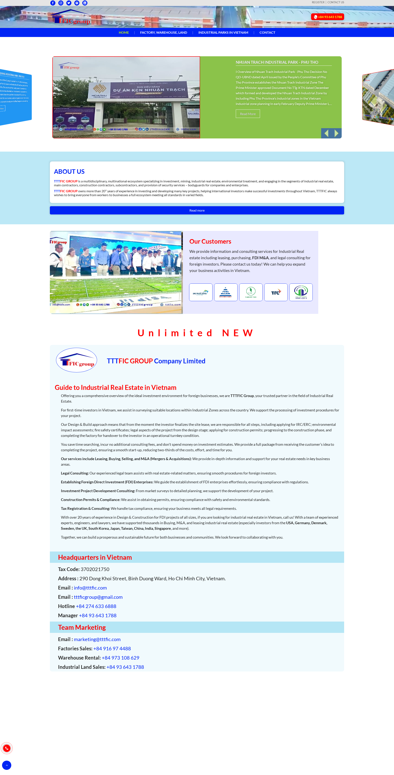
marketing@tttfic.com (97, 639)
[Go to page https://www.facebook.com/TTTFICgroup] (52, 3)
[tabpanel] (200, 292)
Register (318, 2)
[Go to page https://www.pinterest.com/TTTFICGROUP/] (76, 3)
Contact (267, 32)
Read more (197, 210)
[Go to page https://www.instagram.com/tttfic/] (60, 3)
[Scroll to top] (6, 765)
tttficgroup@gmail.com (98, 597)
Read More (248, 114)
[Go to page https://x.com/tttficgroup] (68, 3)
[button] (326, 133)
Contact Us (336, 2)
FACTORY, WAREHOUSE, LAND (163, 32)
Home (124, 32)
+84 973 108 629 (120, 658)
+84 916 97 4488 (112, 648)
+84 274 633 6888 (96, 606)
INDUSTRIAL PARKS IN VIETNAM (223, 32)
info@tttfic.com (90, 588)
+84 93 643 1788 (98, 615)
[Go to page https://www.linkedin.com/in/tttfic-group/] (84, 3)
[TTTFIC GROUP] (70, 16)
